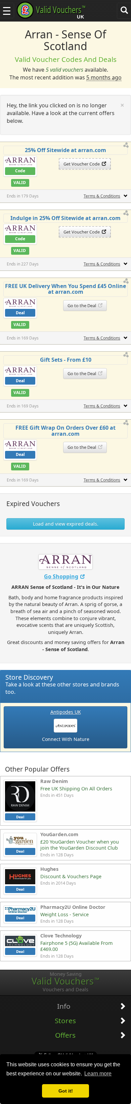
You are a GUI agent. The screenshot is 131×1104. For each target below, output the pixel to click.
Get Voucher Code (82, 164)
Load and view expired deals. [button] (65, 524)
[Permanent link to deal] (126, 145)
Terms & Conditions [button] (102, 196)
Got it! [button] (65, 1091)
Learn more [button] (98, 1073)
